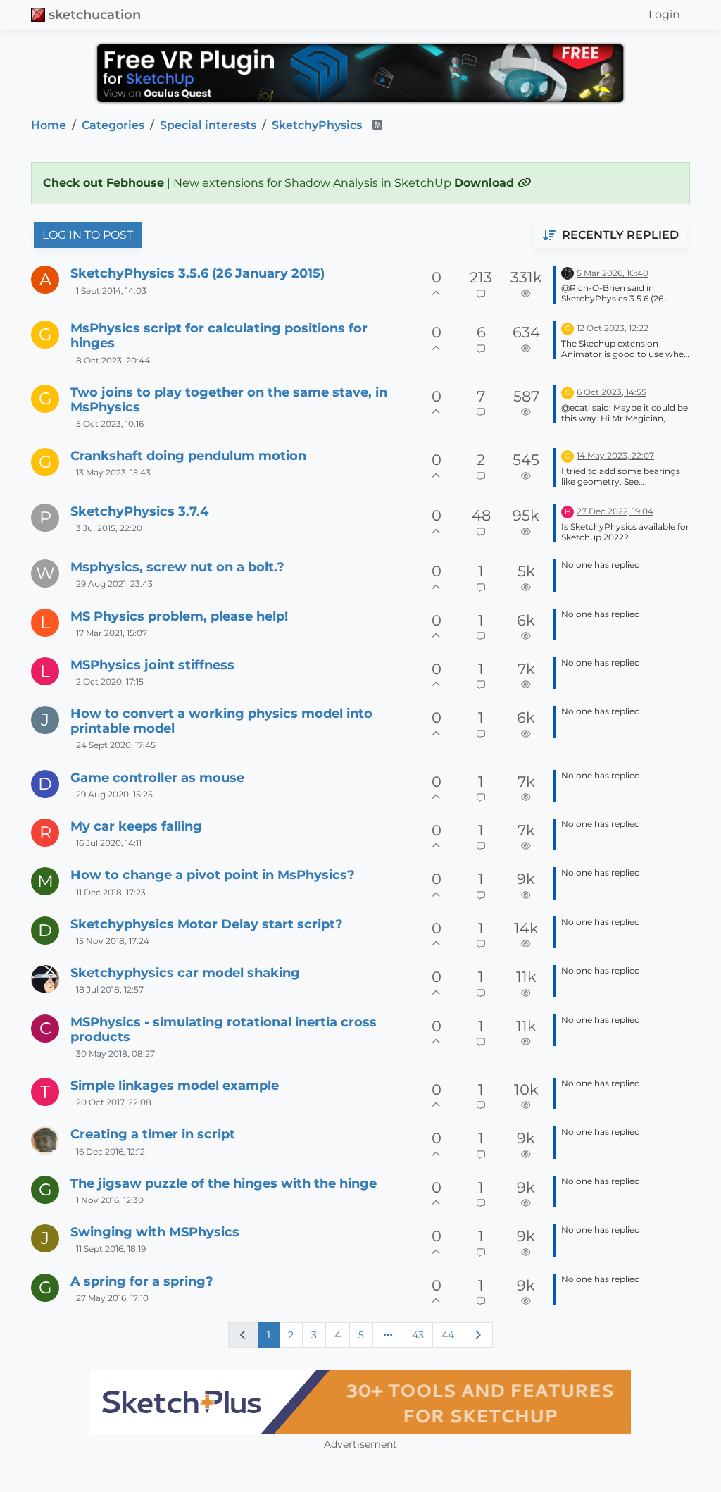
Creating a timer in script (152, 1133)
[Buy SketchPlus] (360, 1402)
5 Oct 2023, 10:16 (110, 423)
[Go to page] (387, 1335)
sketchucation (95, 14)
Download (486, 182)
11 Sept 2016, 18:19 (111, 1248)
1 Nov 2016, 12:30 (110, 1200)
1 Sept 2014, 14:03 (111, 290)
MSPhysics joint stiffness (152, 664)
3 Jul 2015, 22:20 (109, 528)
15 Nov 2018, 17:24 (112, 940)
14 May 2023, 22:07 (615, 455)
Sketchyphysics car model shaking (185, 972)
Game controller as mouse (157, 777)
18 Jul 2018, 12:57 (110, 989)
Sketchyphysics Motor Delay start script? (206, 923)
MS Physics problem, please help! (179, 616)
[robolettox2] (45, 979)
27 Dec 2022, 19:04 (615, 511)
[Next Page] (478, 1335)
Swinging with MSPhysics (154, 1231)
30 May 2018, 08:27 (115, 1053)
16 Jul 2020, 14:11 (109, 843)
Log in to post (87, 235)
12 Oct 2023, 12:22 (612, 328)
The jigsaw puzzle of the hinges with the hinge (223, 1183)
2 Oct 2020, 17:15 (110, 681)
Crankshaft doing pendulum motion (188, 455)
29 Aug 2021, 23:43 (114, 583)
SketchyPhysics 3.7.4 (139, 511)
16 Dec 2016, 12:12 (110, 1151)
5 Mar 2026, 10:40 (612, 273)
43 (418, 1335)
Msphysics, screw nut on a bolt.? (177, 566)
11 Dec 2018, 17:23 (111, 892)
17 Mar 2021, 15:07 (111, 633)
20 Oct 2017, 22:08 (113, 1102)
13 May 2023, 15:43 (113, 472)
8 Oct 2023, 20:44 (113, 360)
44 (447, 1335)
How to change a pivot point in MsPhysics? (212, 874)
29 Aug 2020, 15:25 (114, 794)
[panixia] (567, 272)
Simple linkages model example (174, 1085)
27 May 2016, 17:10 (112, 1298)
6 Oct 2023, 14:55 (611, 392)
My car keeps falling (136, 826)
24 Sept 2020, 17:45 (116, 745)
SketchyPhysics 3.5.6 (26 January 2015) (197, 273)
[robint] (45, 1140)
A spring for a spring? (141, 1281)
